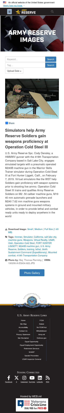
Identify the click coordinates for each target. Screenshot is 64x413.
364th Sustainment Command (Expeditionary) (28, 251)
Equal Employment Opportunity (31, 345)
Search (50, 59)
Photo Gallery (32, 273)
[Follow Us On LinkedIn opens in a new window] (40, 378)
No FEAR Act (42, 327)
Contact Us (23, 331)
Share (11, 123)
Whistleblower (41, 331)
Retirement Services (31, 348)
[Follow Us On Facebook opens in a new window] (9, 378)
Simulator (28, 236)
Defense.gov (41, 338)
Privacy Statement (23, 334)
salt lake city (50, 236)
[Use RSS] (47, 378)
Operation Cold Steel (24, 243)
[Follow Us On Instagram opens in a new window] (24, 378)
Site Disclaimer (23, 338)
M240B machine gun (29, 246)
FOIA (42, 320)
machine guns (15, 239)
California (38, 236)
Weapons (28, 239)
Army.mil (41, 334)
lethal (38, 249)
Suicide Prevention (32, 356)
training (30, 249)
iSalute (41, 324)
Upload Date (13, 70)
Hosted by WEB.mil (31, 396)
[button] (14, 5)
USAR (51, 239)
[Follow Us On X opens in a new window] (16, 378)
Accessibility (23, 327)
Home (23, 320)
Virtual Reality (40, 239)
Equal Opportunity (31, 342)
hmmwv (18, 236)
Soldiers (22, 249)
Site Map (23, 324)
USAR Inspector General (31, 359)
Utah (10, 243)
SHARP (31, 352)
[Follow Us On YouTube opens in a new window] (32, 378)
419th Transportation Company (32, 255)
